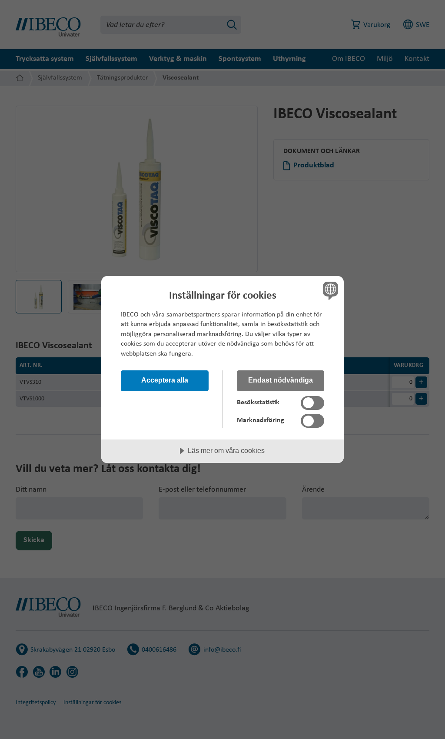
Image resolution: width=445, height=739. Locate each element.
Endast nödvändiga (280, 380)
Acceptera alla (164, 380)
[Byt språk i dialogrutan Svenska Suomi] (329, 291)
